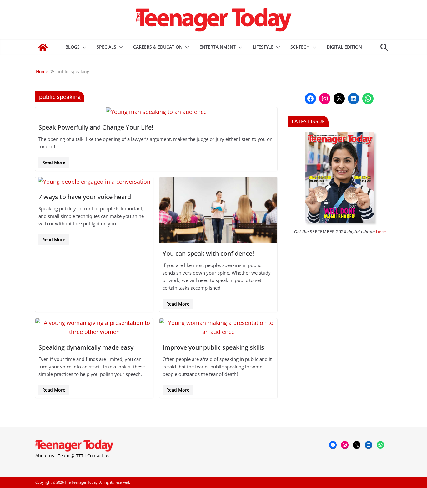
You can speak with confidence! (208, 253)
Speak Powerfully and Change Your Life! (95, 127)
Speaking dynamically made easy (85, 347)
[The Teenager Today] (42, 47)
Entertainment (217, 47)
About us (44, 456)
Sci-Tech (300, 47)
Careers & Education (158, 47)
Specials (106, 47)
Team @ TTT (70, 456)
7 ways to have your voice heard (84, 197)
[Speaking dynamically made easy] (94, 327)
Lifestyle (263, 47)
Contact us (98, 456)
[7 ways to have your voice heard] (94, 181)
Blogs (72, 47)
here (381, 231)
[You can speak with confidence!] (218, 210)
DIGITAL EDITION (344, 47)
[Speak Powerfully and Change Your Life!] (156, 111)
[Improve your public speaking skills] (218, 327)
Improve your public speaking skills (213, 347)
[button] (83, 47)
